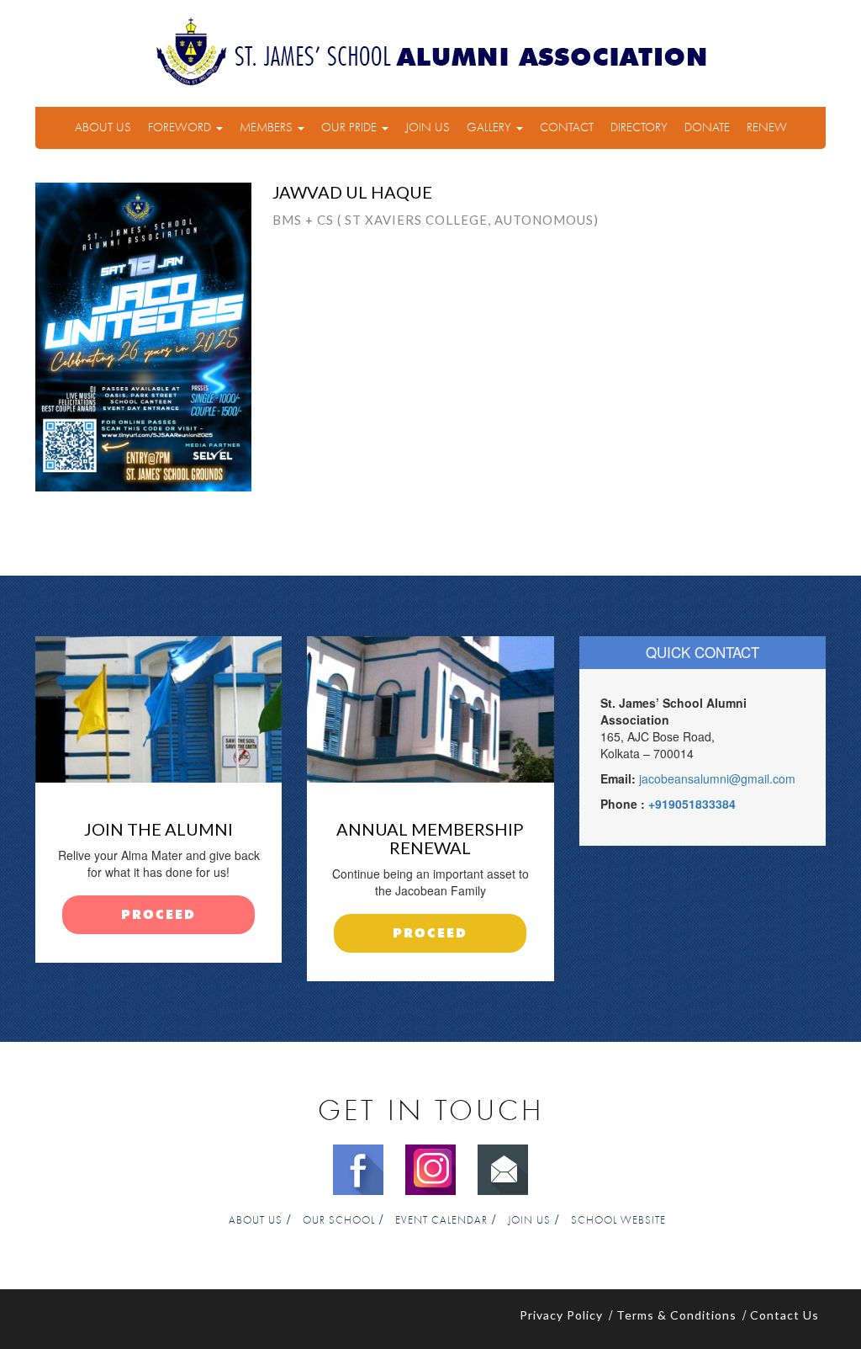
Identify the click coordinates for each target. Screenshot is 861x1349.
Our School (339, 1220)
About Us (103, 127)
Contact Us (784, 1315)
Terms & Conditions (676, 1315)
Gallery (491, 127)
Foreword (181, 127)
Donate (707, 127)
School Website (618, 1220)
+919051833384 (692, 803)
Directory (639, 127)
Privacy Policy (561, 1315)
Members (268, 127)
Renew (767, 127)
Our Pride (350, 127)
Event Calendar (441, 1220)
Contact (567, 127)
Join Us (427, 127)
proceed (158, 915)
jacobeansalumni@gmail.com (717, 778)
